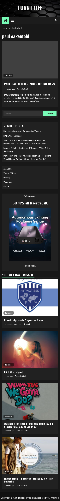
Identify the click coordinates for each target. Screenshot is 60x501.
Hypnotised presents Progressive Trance (22, 131)
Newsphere (39, 498)
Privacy (6, 178)
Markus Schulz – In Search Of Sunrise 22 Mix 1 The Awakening (28, 480)
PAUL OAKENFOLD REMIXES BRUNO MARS (29, 84)
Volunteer (7, 182)
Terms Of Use (9, 173)
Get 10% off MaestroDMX (30, 202)
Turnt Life (30, 8)
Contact (6, 186)
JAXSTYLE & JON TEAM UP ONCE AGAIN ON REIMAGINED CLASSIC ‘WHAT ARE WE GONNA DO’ (29, 425)
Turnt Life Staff (22, 89)
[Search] (56, 20)
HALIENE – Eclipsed (12, 136)
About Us (7, 169)
